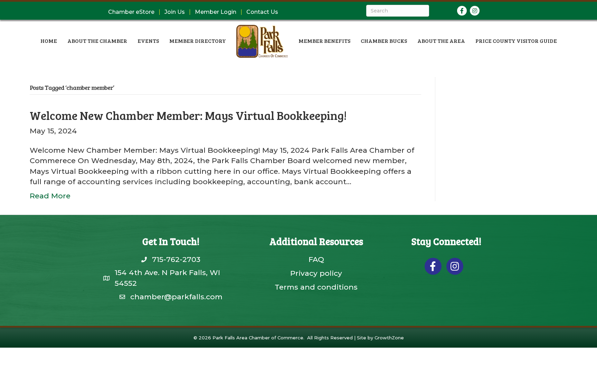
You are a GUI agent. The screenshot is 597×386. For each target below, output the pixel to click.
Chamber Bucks (384, 40)
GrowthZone (389, 337)
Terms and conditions (316, 287)
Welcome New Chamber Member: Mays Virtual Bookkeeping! (188, 115)
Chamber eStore (131, 12)
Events (148, 40)
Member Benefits (324, 40)
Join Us (174, 12)
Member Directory (197, 40)
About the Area (441, 40)
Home (48, 40)
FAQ (316, 259)
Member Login (215, 12)
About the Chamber (97, 40)
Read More (50, 195)
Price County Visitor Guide (516, 40)
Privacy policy (316, 273)
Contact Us (262, 12)
